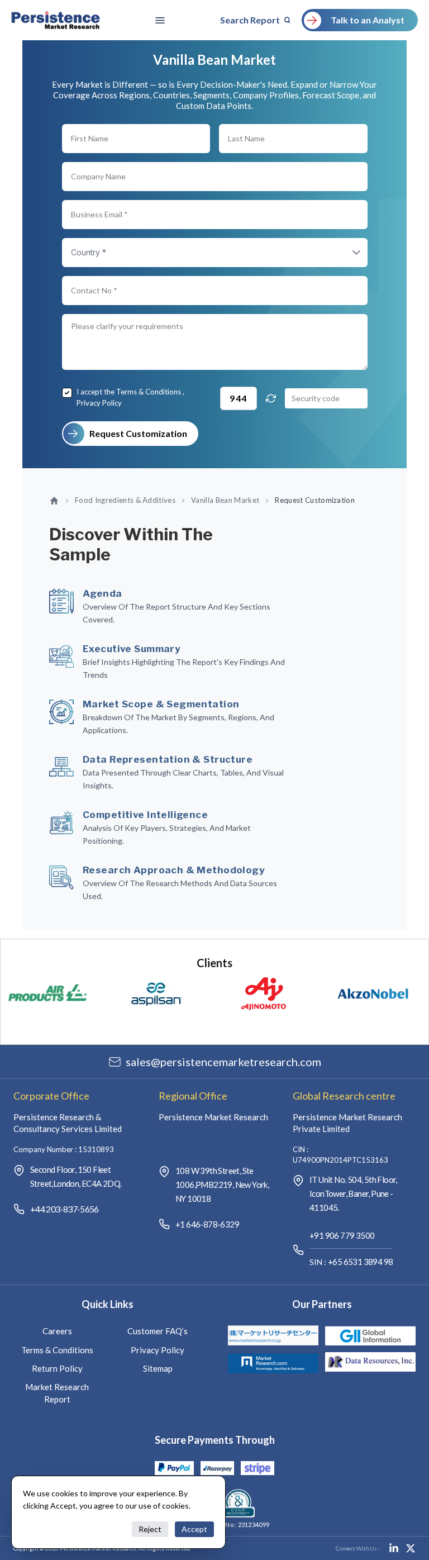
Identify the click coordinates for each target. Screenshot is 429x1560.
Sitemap (158, 1368)
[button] (345, 252)
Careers (57, 1331)
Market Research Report (57, 1393)
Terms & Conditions (148, 391)
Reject (150, 1529)
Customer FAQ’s (157, 1331)
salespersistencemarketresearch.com (223, 1061)
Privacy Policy (99, 402)
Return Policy (57, 1368)
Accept (194, 1529)
